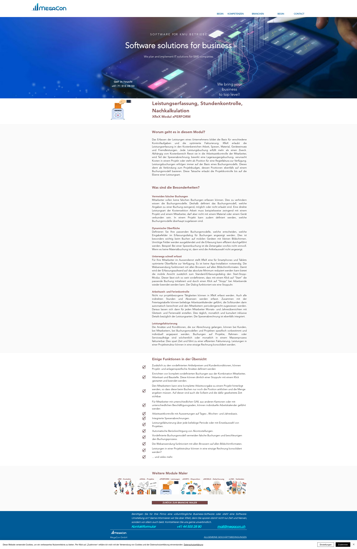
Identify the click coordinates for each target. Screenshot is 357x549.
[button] (235, 13)
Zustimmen (343, 544)
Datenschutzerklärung (193, 544)
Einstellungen (326, 544)
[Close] (353, 544)
